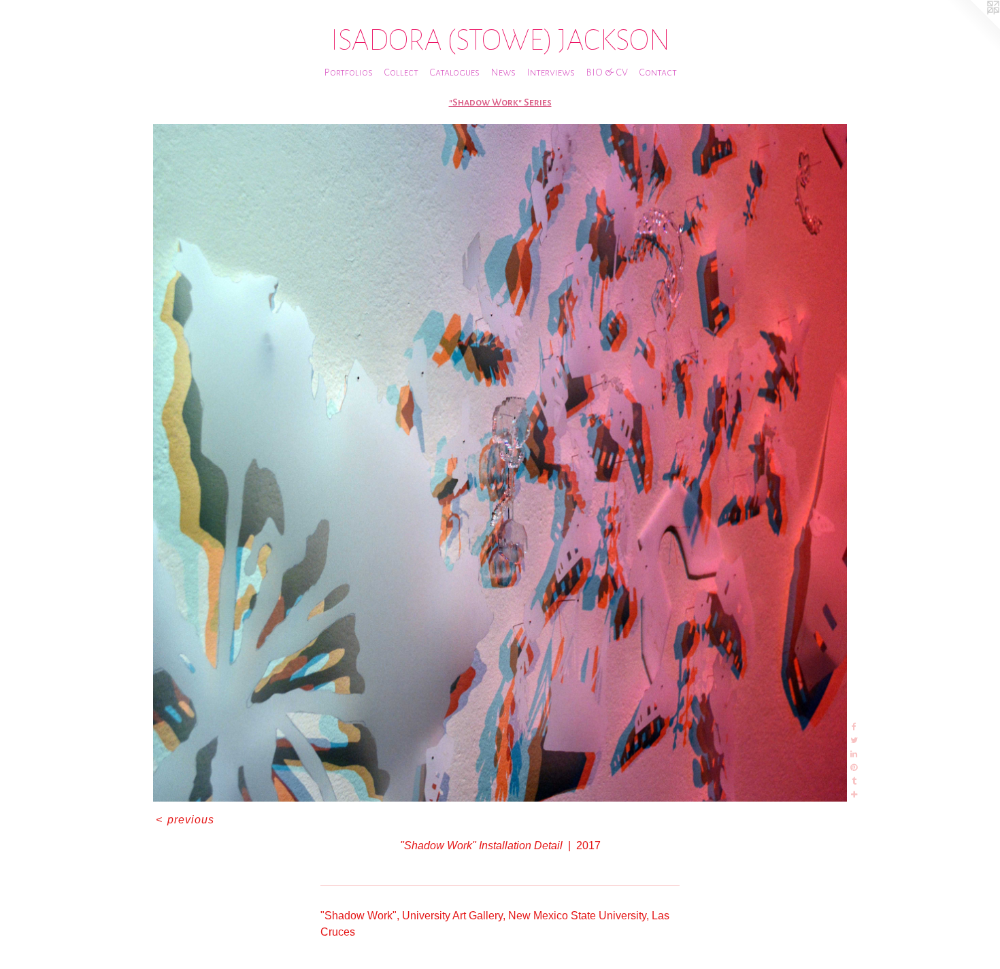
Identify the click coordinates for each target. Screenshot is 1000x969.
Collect (401, 72)
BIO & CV (607, 72)
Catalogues (454, 72)
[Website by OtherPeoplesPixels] (973, 27)
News (503, 72)
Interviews (551, 72)
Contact (658, 72)
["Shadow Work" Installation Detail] (500, 463)
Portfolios (348, 72)
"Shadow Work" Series (500, 102)
